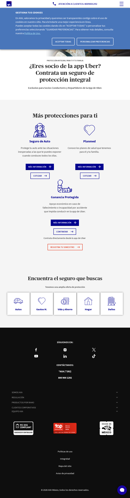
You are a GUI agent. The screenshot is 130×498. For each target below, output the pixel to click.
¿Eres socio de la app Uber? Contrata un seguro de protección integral (65, 73)
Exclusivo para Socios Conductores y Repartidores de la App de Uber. (65, 87)
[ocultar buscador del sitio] (122, 3)
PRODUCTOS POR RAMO (23, 402)
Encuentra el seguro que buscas (65, 278)
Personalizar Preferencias (95, 41)
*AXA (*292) (65, 371)
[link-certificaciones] (23, 428)
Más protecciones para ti (65, 116)
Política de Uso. (32, 33)
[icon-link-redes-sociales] (36, 350)
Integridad (65, 459)
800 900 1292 (65, 377)
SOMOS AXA (17, 392)
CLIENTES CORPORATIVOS (24, 407)
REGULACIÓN (18, 397)
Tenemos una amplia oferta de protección (65, 287)
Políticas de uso (65, 451)
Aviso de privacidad (65, 473)
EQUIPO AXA (17, 411)
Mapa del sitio (65, 466)
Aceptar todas (63, 41)
